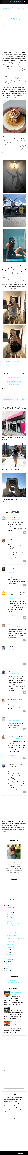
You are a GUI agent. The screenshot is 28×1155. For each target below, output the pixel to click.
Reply (25, 532)
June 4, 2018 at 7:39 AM (13, 598)
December (10, 907)
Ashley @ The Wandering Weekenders (17, 765)
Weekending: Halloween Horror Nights (14, 500)
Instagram (15, 77)
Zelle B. (11, 624)
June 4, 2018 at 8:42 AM (13, 649)
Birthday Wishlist (11, 935)
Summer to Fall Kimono (10, 469)
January (9, 959)
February (9, 957)
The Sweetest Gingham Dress (15, 938)
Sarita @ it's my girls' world (16, 569)
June (8, 921)
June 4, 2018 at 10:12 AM (14, 720)
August (9, 917)
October (9, 912)
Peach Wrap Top (11, 932)
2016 (7, 963)
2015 (7, 966)
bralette (19, 361)
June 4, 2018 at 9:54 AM (13, 702)
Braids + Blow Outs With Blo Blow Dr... (12, 438)
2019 (7, 903)
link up (8, 388)
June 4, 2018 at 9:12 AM (13, 673)
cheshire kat (14, 755)
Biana (20, 71)
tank (13, 361)
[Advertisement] (14, 1050)
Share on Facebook (14, 377)
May (8, 950)
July (8, 919)
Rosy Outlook (12, 615)
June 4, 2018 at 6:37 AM (13, 542)
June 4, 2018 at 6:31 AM (13, 519)
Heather (11, 647)
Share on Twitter (15, 381)
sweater (8, 361)
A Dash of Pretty (14, 718)
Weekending (10, 941)
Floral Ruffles (10, 944)
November (10, 910)
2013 (7, 970)
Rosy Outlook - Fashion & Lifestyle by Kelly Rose (16, 594)
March (9, 954)
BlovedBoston (12, 559)
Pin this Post (15, 384)
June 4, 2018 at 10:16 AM (14, 738)
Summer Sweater (12, 929)
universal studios (15, 388)
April (8, 952)
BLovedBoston (13, 539)
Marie (10, 671)
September (10, 914)
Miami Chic (13, 1008)
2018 (7, 905)
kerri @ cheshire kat (15, 736)
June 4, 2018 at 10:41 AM (14, 769)
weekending (15, 390)
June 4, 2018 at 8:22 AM (13, 627)
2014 (7, 968)
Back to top (21, 1153)
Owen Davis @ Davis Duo (17, 699)
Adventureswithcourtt (16, 517)
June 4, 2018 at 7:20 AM (13, 572)
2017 (7, 961)
